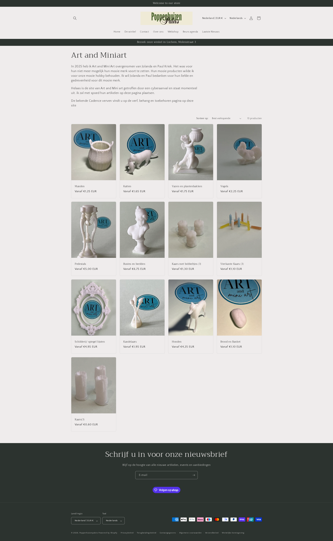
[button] (75, 18)
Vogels (224, 186)
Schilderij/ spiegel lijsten (90, 341)
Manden (80, 186)
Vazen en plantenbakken (187, 186)
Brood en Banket (230, 341)
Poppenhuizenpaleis (88, 533)
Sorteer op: (202, 118)
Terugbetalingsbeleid (146, 533)
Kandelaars (130, 341)
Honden (177, 341)
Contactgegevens (168, 533)
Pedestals (80, 264)
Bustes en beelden (134, 264)
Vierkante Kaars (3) (232, 264)
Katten (127, 186)
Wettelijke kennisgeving (233, 533)
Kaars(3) (79, 419)
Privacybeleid (127, 533)
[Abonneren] (194, 475)
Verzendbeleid (212, 533)
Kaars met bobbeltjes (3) (186, 264)
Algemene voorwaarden (190, 533)
